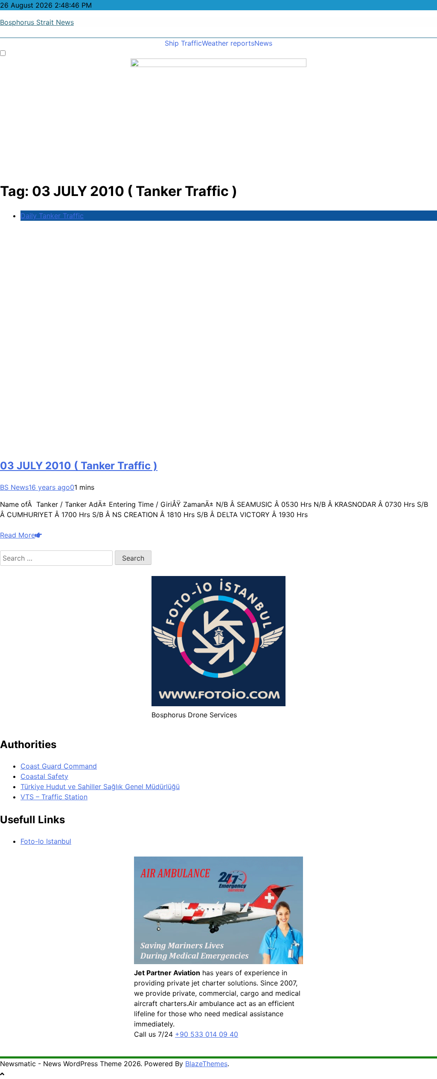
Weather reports (228, 43)
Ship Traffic (183, 43)
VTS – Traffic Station (53, 796)
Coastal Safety (44, 776)
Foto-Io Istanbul (45, 841)
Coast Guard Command (58, 766)
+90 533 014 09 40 (206, 1034)
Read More (17, 535)
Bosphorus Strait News (37, 22)
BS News (14, 487)
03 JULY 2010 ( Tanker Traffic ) (78, 465)
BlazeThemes (206, 1063)
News (263, 43)
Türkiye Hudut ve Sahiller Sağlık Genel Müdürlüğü (100, 786)
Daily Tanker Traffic (52, 215)
